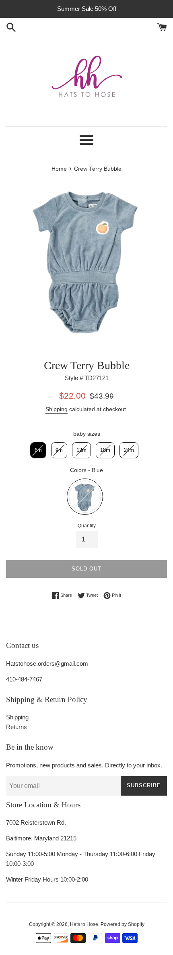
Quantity (87, 526)
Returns (16, 726)
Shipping (56, 409)
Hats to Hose (84, 924)
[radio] (38, 450)
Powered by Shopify (122, 924)
